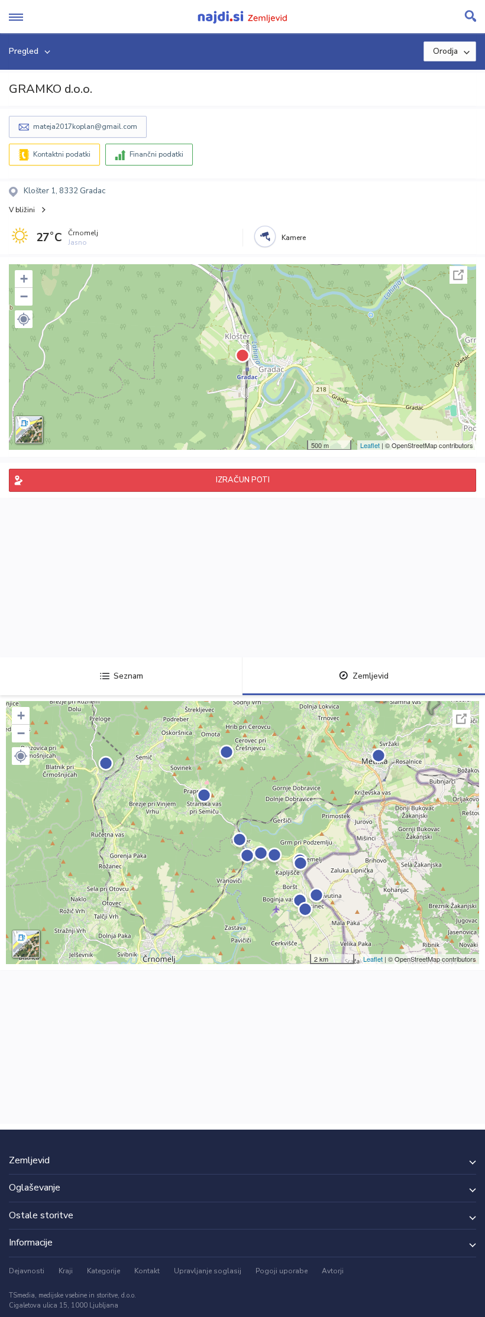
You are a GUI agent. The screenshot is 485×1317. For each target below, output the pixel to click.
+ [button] (24, 278)
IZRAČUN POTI (243, 480)
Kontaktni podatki (61, 154)
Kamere (294, 237)
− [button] (24, 296)
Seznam (128, 676)
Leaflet (370, 445)
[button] (24, 319)
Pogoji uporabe (282, 1271)
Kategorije (103, 1271)
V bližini (22, 210)
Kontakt (147, 1271)
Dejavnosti (26, 1271)
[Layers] (29, 430)
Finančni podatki (156, 154)
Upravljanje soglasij (207, 1271)
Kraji (66, 1271)
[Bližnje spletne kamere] (265, 236)
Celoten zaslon (458, 275)
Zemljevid (371, 676)
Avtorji (333, 1271)
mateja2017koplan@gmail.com (85, 126)
